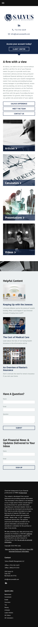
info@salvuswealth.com (20, 34)
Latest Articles (9, 613)
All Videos (8, 615)
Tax (6, 605)
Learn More (19, 148)
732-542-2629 (20, 30)
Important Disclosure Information (19, 551)
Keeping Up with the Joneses (18, 304)
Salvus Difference (19, 103)
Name (5, 399)
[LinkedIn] (6, 583)
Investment (8, 597)
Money (7, 607)
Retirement (8, 594)
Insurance (7, 602)
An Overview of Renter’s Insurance (15, 369)
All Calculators (9, 618)
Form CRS (30, 549)
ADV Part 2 (23, 549)
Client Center (19, 49)
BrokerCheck (23, 493)
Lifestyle (7, 610)
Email (4, 406)
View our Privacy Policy (12, 549)
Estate (6, 600)
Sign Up (19, 467)
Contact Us (19, 114)
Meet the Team (19, 108)
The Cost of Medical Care (16, 337)
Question (5, 414)
